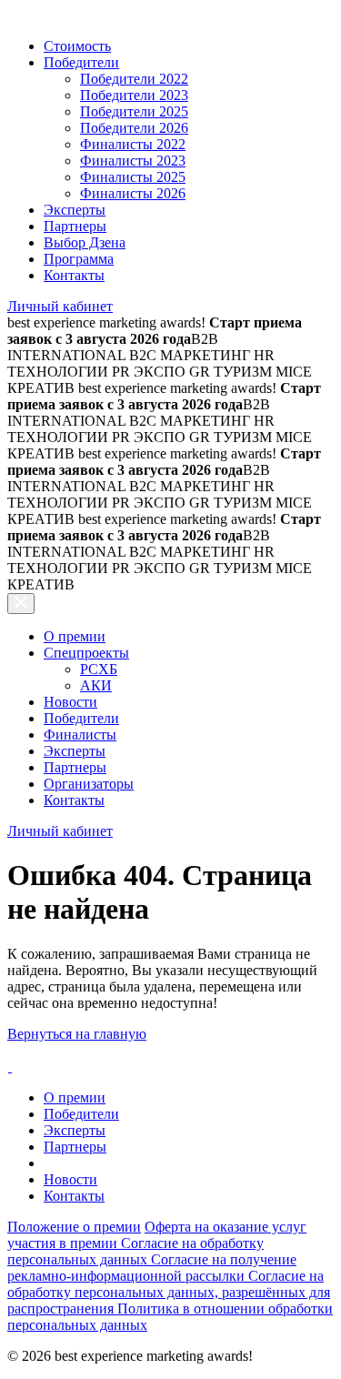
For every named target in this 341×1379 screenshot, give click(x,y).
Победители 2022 (134, 78)
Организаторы (89, 783)
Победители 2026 (134, 128)
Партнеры (75, 226)
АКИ (96, 685)
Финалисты (80, 734)
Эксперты (74, 209)
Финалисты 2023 (133, 160)
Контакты (74, 275)
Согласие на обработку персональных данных (135, 1251)
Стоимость (77, 46)
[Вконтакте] (9, 1066)
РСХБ (98, 669)
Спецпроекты (86, 652)
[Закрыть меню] (21, 603)
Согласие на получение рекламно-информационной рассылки (151, 1267)
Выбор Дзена (84, 242)
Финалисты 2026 (133, 193)
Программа (79, 259)
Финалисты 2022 (133, 144)
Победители (81, 62)
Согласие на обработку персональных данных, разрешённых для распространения (168, 1292)
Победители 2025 (134, 111)
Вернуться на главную (76, 1034)
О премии (74, 636)
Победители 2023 (134, 95)
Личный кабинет (60, 306)
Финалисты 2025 (133, 177)
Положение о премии (74, 1226)
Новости (70, 702)
